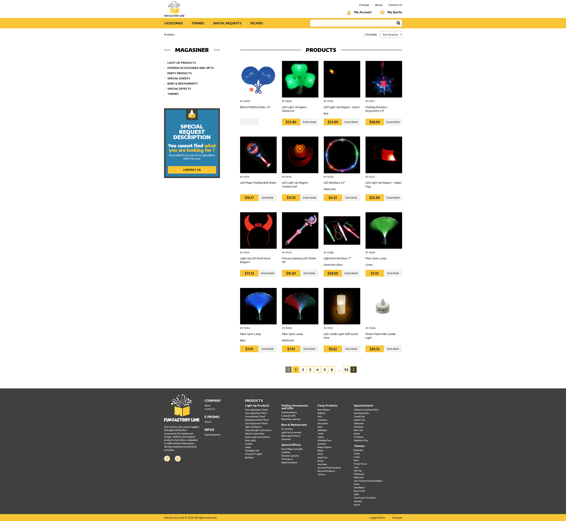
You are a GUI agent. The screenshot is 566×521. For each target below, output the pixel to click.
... (339, 369)
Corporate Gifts (288, 415)
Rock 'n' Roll (359, 491)
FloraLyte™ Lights (253, 454)
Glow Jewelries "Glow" (255, 416)
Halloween (359, 423)
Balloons (321, 413)
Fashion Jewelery (289, 412)
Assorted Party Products (329, 467)
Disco (356, 460)
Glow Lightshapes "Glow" (256, 409)
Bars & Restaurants (182, 83)
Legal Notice (377, 517)
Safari (356, 494)
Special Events (178, 78)
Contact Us (395, 4)
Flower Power (360, 464)
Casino (357, 453)
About (379, 4)
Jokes (320, 427)
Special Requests (227, 23)
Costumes (322, 420)
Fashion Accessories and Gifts (190, 67)
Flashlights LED (252, 450)
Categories (173, 23)
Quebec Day (359, 420)
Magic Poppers (324, 447)
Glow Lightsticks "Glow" (256, 413)
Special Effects (179, 88)
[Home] (174, 9)
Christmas (358, 427)
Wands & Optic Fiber (254, 433)
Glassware (286, 439)
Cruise (357, 457)
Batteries (249, 457)
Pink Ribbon (359, 487)
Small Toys (323, 457)
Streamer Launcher (290, 455)
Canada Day (359, 416)
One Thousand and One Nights (368, 481)
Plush (320, 454)
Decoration (323, 423)
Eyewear (322, 444)
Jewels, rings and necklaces (257, 437)
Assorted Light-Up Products (258, 430)
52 (346, 369)
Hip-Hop (358, 470)
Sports (357, 504)
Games (321, 437)
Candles (248, 444)
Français (364, 4)
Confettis (285, 452)
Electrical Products (326, 471)
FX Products (287, 459)
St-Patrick (358, 437)
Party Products (179, 73)
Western (358, 501)
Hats (320, 416)
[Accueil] (181, 408)
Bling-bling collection (291, 419)
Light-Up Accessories (291, 432)
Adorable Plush (325, 440)
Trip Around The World (364, 498)
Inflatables (322, 430)
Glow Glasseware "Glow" (256, 423)
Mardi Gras (359, 477)
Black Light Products (290, 436)
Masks (321, 450)
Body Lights (250, 440)
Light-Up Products (181, 62)
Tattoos (321, 474)
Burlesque (358, 450)
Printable (371, 34)
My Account (362, 12)
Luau (356, 467)
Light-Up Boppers (253, 427)
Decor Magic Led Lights (292, 449)
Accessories (287, 429)
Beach (320, 461)
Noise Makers (324, 409)
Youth (320, 433)
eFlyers (256, 23)
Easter (357, 433)
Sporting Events (361, 413)
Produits (169, 34)
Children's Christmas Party (366, 409)
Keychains (322, 464)
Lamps (248, 447)
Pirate (356, 484)
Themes (198, 23)
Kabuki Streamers (289, 462)
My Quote (394, 12)
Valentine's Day (361, 440)
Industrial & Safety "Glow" (257, 420)
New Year (358, 430)
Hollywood (359, 474)
